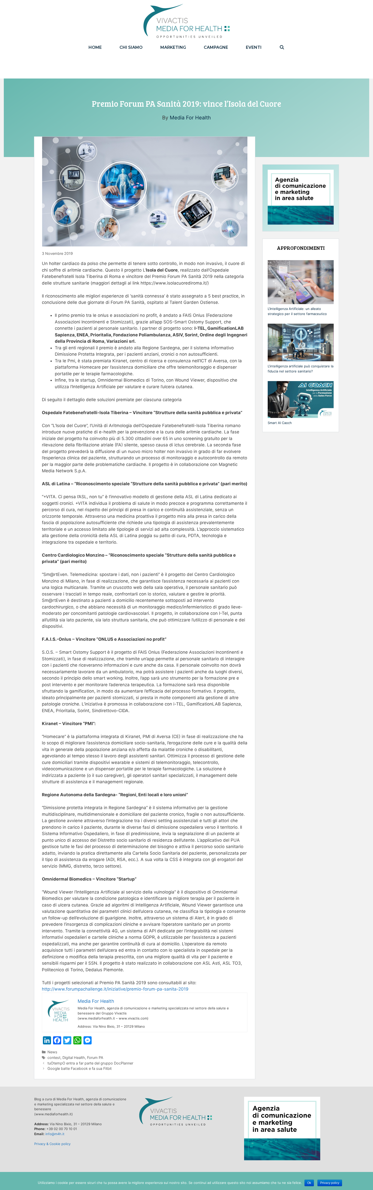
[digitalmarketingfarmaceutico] (186, 20)
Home (95, 47)
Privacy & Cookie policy (52, 1144)
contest (53, 1057)
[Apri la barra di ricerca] (282, 47)
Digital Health (73, 1057)
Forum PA (95, 1057)
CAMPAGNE (216, 47)
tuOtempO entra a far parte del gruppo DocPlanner (90, 1063)
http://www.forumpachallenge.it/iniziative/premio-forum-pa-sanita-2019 (115, 989)
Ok (309, 1183)
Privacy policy (329, 1183)
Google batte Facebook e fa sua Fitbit (79, 1068)
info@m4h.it (54, 1134)
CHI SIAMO (131, 47)
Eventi (254, 47)
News (52, 1052)
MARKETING (173, 47)
